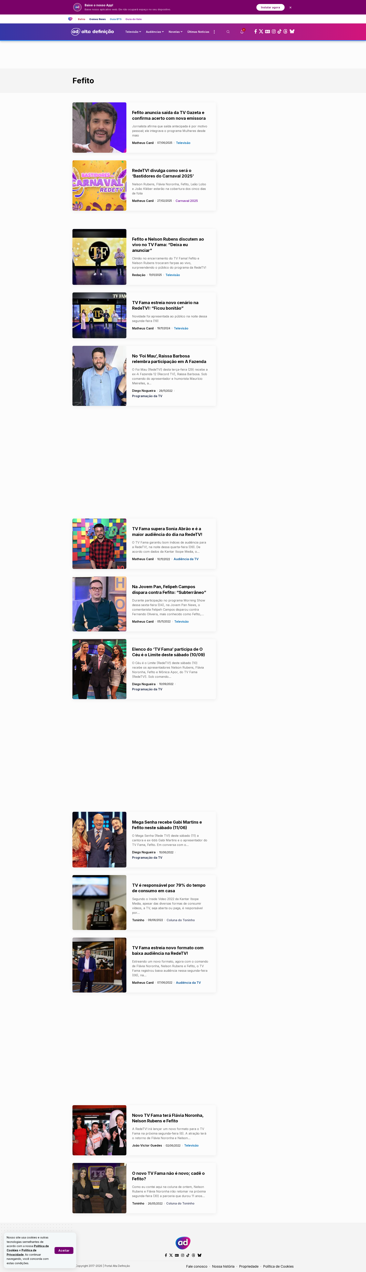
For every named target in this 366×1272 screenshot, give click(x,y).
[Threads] (285, 31)
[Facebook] (255, 31)
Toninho (138, 920)
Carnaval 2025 (187, 201)
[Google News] (267, 31)
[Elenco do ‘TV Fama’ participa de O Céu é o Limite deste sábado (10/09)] (99, 669)
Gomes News (97, 19)
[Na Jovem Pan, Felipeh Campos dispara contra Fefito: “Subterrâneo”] (99, 604)
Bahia (81, 19)
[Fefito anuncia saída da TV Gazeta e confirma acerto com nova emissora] (99, 127)
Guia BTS (116, 19)
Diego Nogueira (144, 391)
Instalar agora (270, 7)
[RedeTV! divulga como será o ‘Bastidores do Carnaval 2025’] (99, 185)
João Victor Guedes (147, 1145)
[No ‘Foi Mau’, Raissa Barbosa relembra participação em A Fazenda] (99, 376)
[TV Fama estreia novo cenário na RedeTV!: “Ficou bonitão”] (99, 315)
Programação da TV (147, 396)
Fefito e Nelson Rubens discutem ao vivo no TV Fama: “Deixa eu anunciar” (168, 245)
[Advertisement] (183, 54)
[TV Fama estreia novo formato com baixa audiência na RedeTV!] (99, 965)
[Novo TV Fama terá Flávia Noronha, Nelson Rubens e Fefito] (99, 1130)
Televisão (183, 143)
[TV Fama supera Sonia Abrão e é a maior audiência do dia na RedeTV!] (99, 544)
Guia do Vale (133, 19)
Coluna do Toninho (181, 920)
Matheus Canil (143, 143)
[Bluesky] (292, 31)
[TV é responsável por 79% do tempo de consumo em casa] (99, 902)
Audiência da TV (186, 559)
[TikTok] (279, 31)
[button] (64, 1250)
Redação (138, 275)
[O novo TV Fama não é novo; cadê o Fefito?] (99, 1188)
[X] (261, 31)
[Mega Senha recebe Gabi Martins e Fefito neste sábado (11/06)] (99, 839)
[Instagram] (274, 31)
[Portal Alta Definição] (183, 1243)
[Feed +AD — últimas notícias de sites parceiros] (71, 19)
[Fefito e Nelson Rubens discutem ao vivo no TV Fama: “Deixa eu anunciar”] (99, 257)
